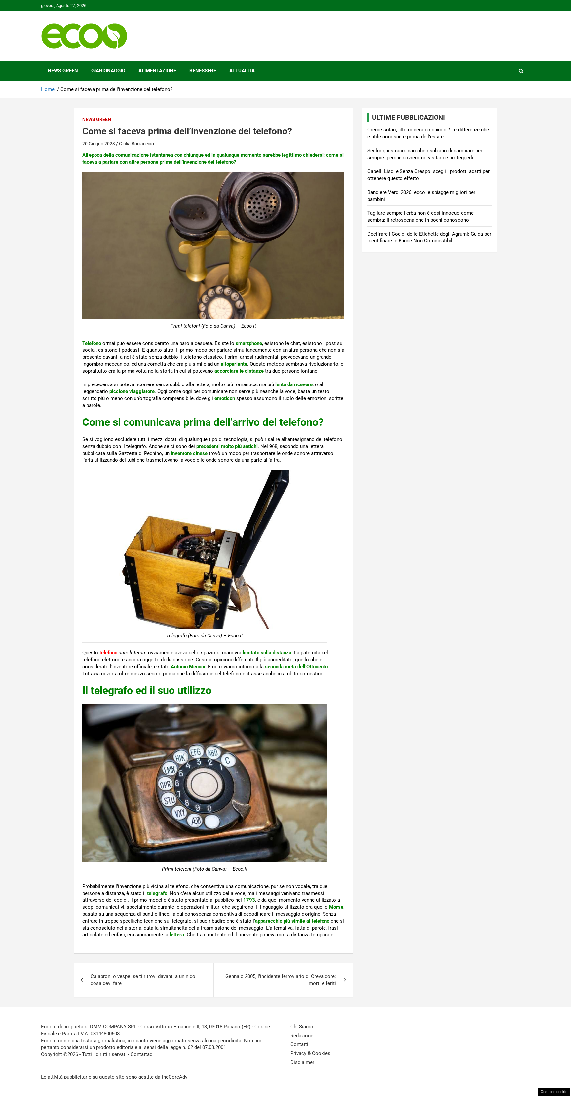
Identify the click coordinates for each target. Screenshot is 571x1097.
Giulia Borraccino (136, 143)
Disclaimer (302, 1062)
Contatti (299, 1044)
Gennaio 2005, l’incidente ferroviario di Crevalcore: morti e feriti (280, 979)
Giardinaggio (108, 71)
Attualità (242, 71)
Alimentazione (157, 71)
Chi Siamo (301, 1027)
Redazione (301, 1036)
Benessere (202, 71)
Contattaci (142, 1054)
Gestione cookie (554, 1092)
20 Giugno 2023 (98, 143)
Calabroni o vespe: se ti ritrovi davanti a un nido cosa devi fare (143, 979)
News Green (63, 71)
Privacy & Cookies (310, 1053)
